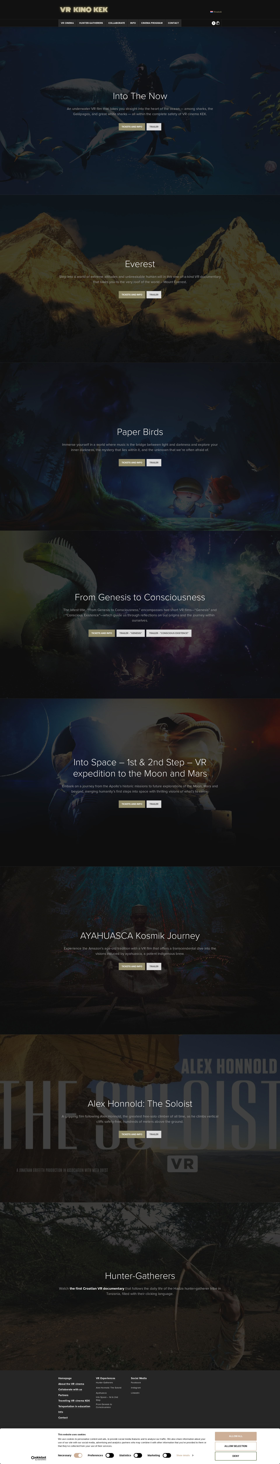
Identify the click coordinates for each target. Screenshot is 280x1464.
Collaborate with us (70, 1389)
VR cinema (67, 23)
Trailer (153, 126)
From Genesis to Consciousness (104, 1406)
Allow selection (235, 1446)
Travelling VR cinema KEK (74, 1400)
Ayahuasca (101, 1393)
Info (133, 23)
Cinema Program (152, 23)
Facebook (136, 1382)
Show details (183, 1455)
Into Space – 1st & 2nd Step (107, 1398)
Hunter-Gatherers (91, 23)
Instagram (136, 1387)
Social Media (139, 1378)
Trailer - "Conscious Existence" (169, 633)
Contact (173, 23)
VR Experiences (105, 1378)
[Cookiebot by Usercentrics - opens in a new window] (38, 1458)
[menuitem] (216, 12)
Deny (235, 1456)
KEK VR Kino (83, 9)
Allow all (236, 1436)
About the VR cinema (71, 1384)
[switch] (110, 1455)
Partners (63, 1395)
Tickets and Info (132, 126)
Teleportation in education (74, 1406)
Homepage (65, 1378)
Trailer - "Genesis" (130, 633)
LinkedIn (135, 1393)
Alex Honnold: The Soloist (108, 1387)
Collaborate (116, 23)
